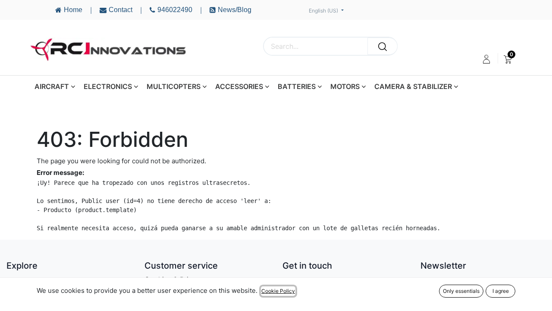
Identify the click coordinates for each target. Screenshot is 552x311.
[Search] (382, 46)
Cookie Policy (278, 291)
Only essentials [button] (461, 291)
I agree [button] (500, 291)
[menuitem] (507, 59)
